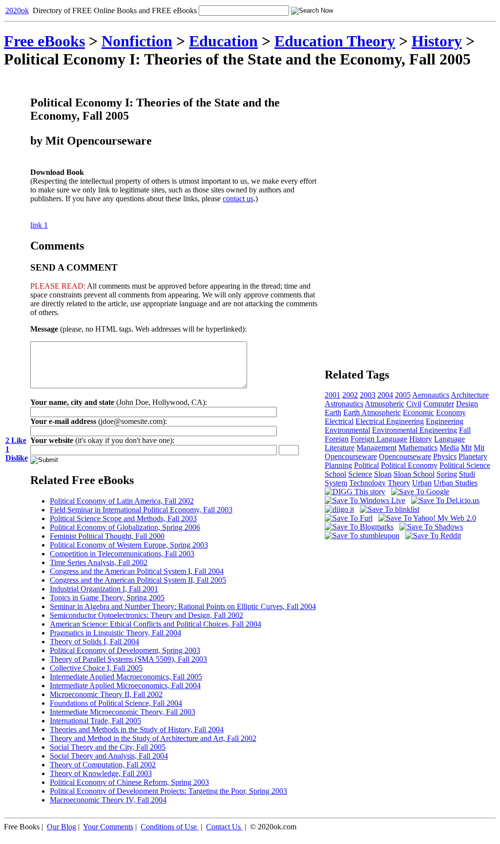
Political (366, 465)
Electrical (339, 421)
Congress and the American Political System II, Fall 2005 (138, 580)
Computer (438, 404)
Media (449, 447)
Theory (399, 483)
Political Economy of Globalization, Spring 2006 (125, 527)
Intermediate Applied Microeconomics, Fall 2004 (125, 685)
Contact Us (223, 827)
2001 (332, 395)
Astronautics (344, 404)
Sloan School (414, 474)
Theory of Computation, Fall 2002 (103, 764)
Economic (418, 412)
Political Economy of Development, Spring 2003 (125, 650)
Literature (339, 447)
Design (467, 404)
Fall (465, 430)
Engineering (444, 421)
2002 (350, 395)
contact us (238, 198)
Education (223, 41)
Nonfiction (137, 41)
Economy (451, 412)
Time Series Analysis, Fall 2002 (98, 562)
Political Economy (409, 465)
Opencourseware (405, 456)
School (335, 474)
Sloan (383, 474)
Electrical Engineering (389, 421)
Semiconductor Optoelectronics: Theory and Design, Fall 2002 (146, 615)
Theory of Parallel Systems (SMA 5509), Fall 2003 (128, 659)
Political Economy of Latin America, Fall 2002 (122, 501)
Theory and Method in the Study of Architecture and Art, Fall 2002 (153, 738)
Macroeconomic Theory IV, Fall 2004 (108, 800)
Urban (422, 483)
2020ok (17, 10)
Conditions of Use (169, 827)
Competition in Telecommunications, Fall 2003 (122, 553)
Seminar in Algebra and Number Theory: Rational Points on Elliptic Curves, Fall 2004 (183, 606)
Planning (338, 465)
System (336, 483)
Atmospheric (384, 404)
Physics (445, 456)
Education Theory (334, 41)
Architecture (470, 395)
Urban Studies (456, 483)
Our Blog (61, 827)
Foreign (337, 439)
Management (376, 447)
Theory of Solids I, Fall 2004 (94, 641)
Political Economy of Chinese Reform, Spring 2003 (129, 782)
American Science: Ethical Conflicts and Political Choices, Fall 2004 (155, 624)
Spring (447, 474)
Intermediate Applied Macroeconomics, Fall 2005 (126, 677)
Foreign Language (379, 439)
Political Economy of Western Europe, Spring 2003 (129, 545)
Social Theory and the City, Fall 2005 (108, 747)
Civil (413, 404)
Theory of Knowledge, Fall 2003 (101, 773)
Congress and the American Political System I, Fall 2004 (137, 571)
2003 (367, 395)
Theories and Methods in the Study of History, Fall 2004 (137, 729)
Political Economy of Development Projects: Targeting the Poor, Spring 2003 (168, 791)
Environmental (347, 430)
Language (449, 439)
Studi (467, 474)
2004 (385, 395)
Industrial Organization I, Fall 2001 (104, 589)
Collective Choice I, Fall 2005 (96, 668)
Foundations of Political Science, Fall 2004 (116, 703)
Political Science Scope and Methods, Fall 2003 (123, 518)
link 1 (39, 225)
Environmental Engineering (414, 430)
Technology (367, 483)
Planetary (472, 456)
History (420, 439)
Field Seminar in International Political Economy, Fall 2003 (141, 510)
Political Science (464, 465)
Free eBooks (44, 41)
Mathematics (418, 447)
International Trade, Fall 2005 (95, 721)
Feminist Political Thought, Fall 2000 (107, 536)
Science (360, 474)
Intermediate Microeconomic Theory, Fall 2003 (122, 712)
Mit (466, 447)
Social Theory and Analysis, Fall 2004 (109, 756)
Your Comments (108, 827)
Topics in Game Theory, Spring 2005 (107, 597)
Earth (333, 412)
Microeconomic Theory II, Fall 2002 (106, 694)
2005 (403, 395)
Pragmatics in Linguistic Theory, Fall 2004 (115, 633)
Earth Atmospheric (372, 412)
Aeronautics (430, 395)
